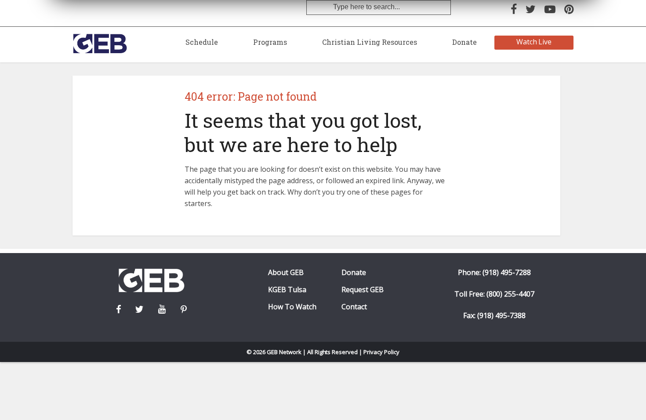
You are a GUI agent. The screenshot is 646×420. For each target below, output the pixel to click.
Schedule (201, 42)
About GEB (286, 272)
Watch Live (534, 42)
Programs (270, 42)
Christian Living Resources (369, 42)
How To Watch (292, 307)
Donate (464, 42)
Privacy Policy (381, 352)
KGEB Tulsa (287, 290)
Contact (354, 307)
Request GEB (362, 290)
